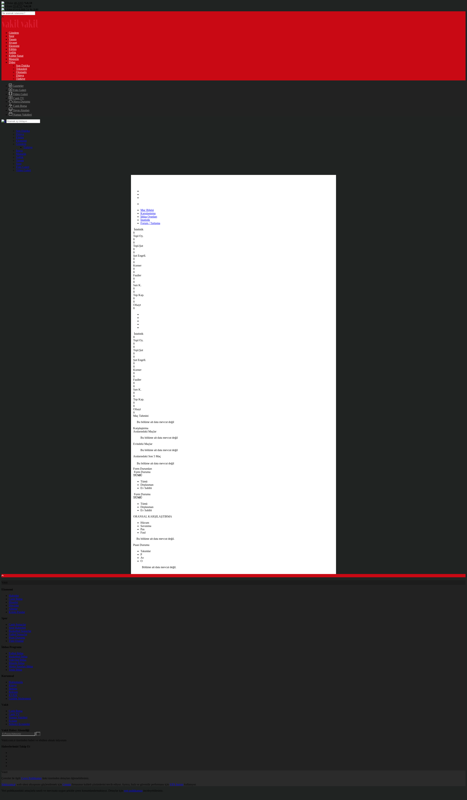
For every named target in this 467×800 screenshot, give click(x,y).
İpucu (19, 150)
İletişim (13, 688)
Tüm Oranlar (16, 640)
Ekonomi (14, 45)
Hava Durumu (21, 101)
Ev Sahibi (146, 488)
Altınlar (13, 608)
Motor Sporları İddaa (21, 666)
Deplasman (146, 484)
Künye (13, 685)
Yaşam (12, 39)
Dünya (20, 75)
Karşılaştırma (148, 213)
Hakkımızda (16, 682)
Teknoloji (21, 68)
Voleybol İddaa (17, 659)
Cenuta (67, 784)
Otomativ (21, 72)
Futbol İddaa (16, 653)
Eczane (13, 720)
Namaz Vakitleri (22, 114)
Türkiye (20, 78)
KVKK (13, 695)
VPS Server (176, 784)
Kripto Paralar (17, 612)
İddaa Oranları (148, 216)
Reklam (13, 691)
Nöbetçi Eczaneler (19, 724)
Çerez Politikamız (31, 778)
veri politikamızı (133, 790)
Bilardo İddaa (16, 663)
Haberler (14, 595)
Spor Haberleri (17, 627)
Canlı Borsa (19, 105)
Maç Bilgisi (147, 210)
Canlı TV (18, 98)
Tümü (143, 481)
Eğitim (12, 49)
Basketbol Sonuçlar (20, 631)
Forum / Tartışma (150, 223)
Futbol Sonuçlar (18, 634)
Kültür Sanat (16, 55)
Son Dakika (23, 65)
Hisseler (13, 602)
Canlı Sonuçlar (17, 624)
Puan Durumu (17, 637)
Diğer (12, 62)
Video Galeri (20, 94)
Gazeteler (18, 85)
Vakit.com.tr (8, 784)
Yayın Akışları (20, 110)
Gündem (14, 32)
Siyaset (13, 42)
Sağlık (12, 52)
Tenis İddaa (15, 669)
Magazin (14, 59)
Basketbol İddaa (18, 656)
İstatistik (145, 219)
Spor (11, 36)
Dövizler (14, 605)
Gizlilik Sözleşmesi (20, 698)
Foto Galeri (19, 90)
